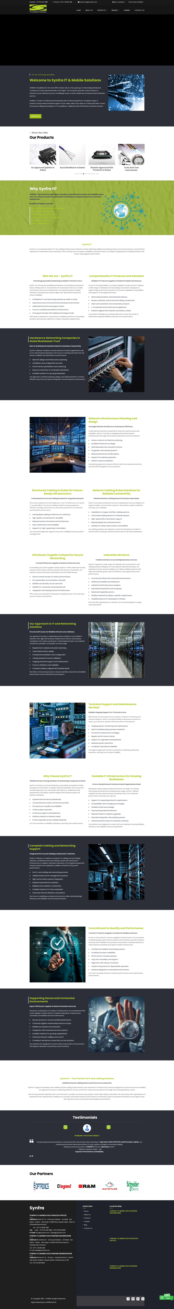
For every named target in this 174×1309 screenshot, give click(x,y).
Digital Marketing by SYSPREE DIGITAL (43, 1302)
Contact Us (39, 47)
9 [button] (88, 174)
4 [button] (80, 174)
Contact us (139, 10)
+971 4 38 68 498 (66, 2)
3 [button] (79, 174)
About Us (89, 10)
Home (79, 10)
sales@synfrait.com (58, 1233)
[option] (43, 157)
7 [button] (85, 174)
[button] (7, 36)
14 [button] (96, 174)
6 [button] (84, 174)
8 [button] (87, 174)
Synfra (37, 1208)
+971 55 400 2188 (42, 2)
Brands (115, 10)
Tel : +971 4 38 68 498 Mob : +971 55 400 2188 (42, 1228)
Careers (127, 10)
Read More (25, 47)
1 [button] (76, 174)
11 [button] (92, 174)
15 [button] (98, 174)
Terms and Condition (135, 2)
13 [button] (95, 174)
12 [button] (93, 174)
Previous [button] (65, 1127)
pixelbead (33, 110)
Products (101, 10)
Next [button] (109, 1127)
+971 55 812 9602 (59, 1230)
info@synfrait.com (90, 2)
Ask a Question (119, 2)
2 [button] (77, 174)
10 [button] (90, 174)
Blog (85, 1225)
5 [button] (82, 174)
